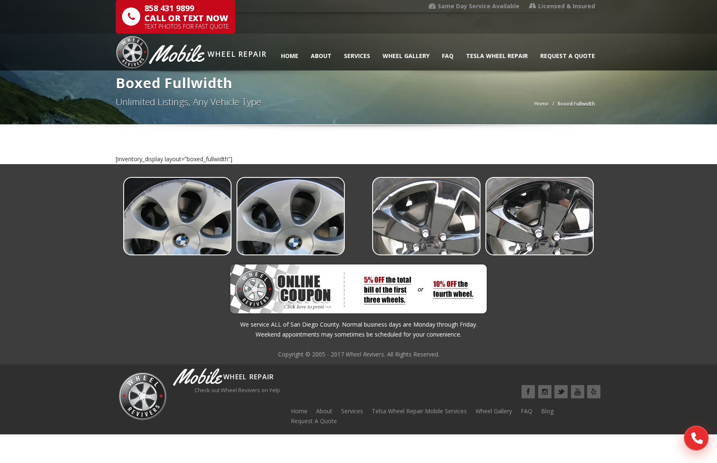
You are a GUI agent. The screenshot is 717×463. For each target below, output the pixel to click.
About (321, 56)
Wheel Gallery (406, 56)
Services (357, 56)
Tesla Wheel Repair (497, 56)
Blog (547, 411)
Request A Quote (567, 56)
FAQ (448, 56)
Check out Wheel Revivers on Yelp (237, 390)
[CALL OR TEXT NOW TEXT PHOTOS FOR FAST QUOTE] (696, 438)
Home (289, 56)
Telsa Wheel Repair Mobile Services (419, 411)
